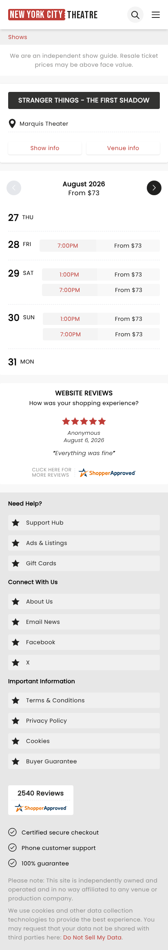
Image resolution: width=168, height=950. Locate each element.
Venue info (123, 148)
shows (17, 37)
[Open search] (135, 15)
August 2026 (84, 188)
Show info (44, 148)
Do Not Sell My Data (92, 937)
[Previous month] (14, 188)
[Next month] (154, 188)
